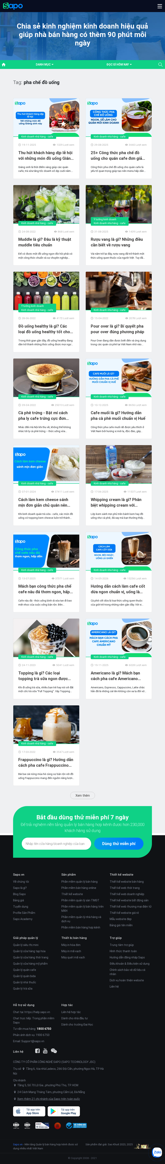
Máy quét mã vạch (73, 957)
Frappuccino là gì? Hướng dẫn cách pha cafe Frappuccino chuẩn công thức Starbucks (45, 762)
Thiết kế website (72, 894)
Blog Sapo (19, 894)
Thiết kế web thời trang (125, 888)
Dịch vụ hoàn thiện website (127, 980)
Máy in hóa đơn (70, 945)
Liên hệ (114, 986)
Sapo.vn (18, 1144)
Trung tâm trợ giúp (122, 945)
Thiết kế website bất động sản (129, 900)
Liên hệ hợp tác (71, 1012)
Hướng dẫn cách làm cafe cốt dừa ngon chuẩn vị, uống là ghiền (118, 589)
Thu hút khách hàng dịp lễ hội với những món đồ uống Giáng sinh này (45, 155)
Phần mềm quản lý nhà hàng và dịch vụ (81, 919)
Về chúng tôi (21, 881)
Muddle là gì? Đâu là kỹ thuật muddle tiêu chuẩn (44, 242)
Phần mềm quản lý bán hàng (79, 881)
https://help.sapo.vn (37, 1012)
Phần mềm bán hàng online (78, 888)
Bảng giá (18, 900)
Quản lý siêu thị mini (25, 945)
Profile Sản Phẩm (24, 913)
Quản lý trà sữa (22, 988)
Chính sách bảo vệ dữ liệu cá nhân (127, 972)
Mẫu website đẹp (121, 919)
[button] (160, 6)
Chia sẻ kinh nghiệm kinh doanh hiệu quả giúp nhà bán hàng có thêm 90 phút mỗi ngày (82, 34)
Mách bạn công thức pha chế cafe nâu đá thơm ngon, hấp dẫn (44, 589)
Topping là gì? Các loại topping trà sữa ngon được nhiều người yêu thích (43, 675)
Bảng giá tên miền (121, 925)
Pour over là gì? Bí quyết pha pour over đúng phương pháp (117, 329)
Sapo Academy (22, 919)
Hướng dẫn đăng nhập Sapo (127, 957)
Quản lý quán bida (24, 976)
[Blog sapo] (54, 1050)
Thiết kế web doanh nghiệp (127, 894)
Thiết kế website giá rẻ (124, 913)
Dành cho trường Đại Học (77, 1024)
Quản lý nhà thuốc (24, 982)
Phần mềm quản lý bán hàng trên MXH (82, 909)
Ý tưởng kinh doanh (105, 219)
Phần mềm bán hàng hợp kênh (80, 927)
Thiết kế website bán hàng (127, 881)
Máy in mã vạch (71, 951)
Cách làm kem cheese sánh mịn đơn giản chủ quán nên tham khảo (43, 502)
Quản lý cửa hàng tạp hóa (29, 951)
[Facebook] (37, 1050)
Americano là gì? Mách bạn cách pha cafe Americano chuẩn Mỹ (115, 675)
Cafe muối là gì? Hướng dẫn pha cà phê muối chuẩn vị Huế (118, 415)
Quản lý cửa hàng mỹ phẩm (30, 963)
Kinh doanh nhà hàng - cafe (37, 136)
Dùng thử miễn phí (118, 843)
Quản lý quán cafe (24, 970)
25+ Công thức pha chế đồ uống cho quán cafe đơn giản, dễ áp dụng (118, 155)
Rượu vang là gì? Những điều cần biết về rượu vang (117, 242)
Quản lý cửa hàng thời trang (30, 957)
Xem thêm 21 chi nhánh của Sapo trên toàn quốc (48, 1099)
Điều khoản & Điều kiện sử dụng (130, 963)
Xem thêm (82, 795)
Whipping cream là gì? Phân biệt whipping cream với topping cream (116, 502)
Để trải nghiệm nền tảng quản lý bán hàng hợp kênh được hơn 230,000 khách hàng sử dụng (82, 827)
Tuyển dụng (20, 906)
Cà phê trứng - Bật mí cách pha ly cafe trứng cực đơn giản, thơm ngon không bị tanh (46, 415)
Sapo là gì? (20, 888)
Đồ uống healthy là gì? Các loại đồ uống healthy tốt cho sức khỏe (44, 329)
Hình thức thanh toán (123, 951)
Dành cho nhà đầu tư (74, 1018)
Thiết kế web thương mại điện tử (131, 906)
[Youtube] (45, 1050)
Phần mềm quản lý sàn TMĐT (80, 900)
